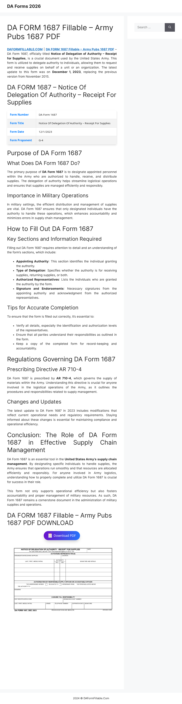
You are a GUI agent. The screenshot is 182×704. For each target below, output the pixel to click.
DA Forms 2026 (24, 6)
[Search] (170, 27)
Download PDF (65, 535)
